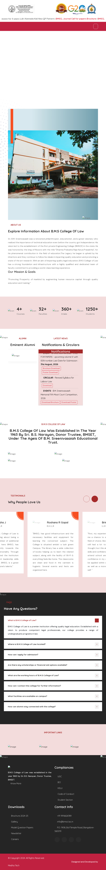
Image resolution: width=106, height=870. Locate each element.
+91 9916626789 (64, 816)
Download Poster (69, 393)
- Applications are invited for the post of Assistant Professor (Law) (58, 402)
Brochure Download (51, 359)
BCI (59, 782)
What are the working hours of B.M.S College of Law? (33, 675)
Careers (15, 839)
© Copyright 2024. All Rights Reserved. (26, 858)
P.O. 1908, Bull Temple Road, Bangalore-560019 (74, 829)
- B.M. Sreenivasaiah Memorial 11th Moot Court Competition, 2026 (59, 385)
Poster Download (50, 363)
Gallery (14, 821)
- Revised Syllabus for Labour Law (57, 370)
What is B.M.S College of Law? (22, 620)
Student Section (65, 800)
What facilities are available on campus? (27, 696)
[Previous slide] (86, 499)
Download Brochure (50, 393)
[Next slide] (95, 499)
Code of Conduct (65, 794)
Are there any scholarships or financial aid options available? (37, 665)
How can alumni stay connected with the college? (32, 706)
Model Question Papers (22, 827)
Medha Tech (13, 865)
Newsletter (16, 833)
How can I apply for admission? (23, 654)
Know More (16, 783)
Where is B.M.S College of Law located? (27, 644)
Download (47, 376)
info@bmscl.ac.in (65, 821)
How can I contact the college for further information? (34, 686)
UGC (59, 776)
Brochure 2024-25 (19, 816)
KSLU (59, 788)
